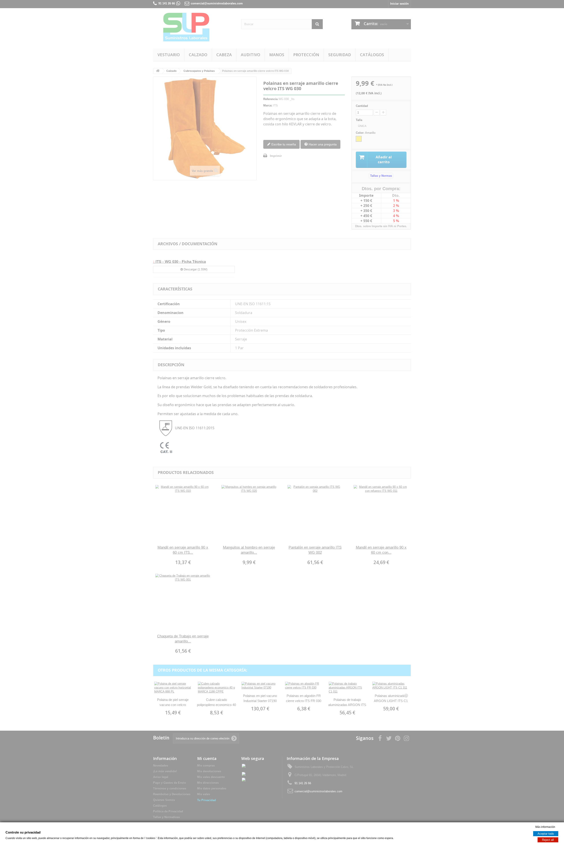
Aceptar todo (546, 833)
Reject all (548, 839)
